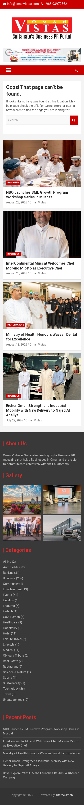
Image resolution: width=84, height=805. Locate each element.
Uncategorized (12, 700)
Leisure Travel (12, 639)
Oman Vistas (38, 202)
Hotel (6, 633)
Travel (7, 694)
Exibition (8, 600)
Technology (11, 688)
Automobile (11, 567)
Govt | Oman (11, 617)
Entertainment (12, 589)
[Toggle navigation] (8, 70)
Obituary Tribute (13, 655)
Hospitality (10, 628)
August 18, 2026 (16, 344)
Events (7, 595)
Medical (8, 650)
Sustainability (12, 683)
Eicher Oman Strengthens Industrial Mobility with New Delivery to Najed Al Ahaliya (38, 410)
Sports (7, 677)
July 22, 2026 (14, 420)
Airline (7, 562)
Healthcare (15, 324)
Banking (13, 182)
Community (11, 584)
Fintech (8, 611)
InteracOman (64, 795)
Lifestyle (8, 644)
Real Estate (10, 661)
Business (13, 253)
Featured (9, 606)
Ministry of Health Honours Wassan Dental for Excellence (41, 753)
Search (74, 120)
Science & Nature (14, 672)
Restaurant (10, 666)
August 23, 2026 (16, 202)
